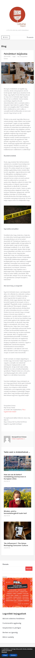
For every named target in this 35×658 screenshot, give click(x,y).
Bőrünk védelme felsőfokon (14, 619)
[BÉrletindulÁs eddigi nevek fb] (17, 592)
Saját (13, 56)
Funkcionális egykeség (12, 623)
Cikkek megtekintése (18, 439)
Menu (6, 37)
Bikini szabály (8, 637)
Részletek (4, 652)
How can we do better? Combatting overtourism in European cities (15, 477)
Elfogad (5, 655)
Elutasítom (13, 655)
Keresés (5, 564)
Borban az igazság (10, 632)
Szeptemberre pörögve (12, 628)
